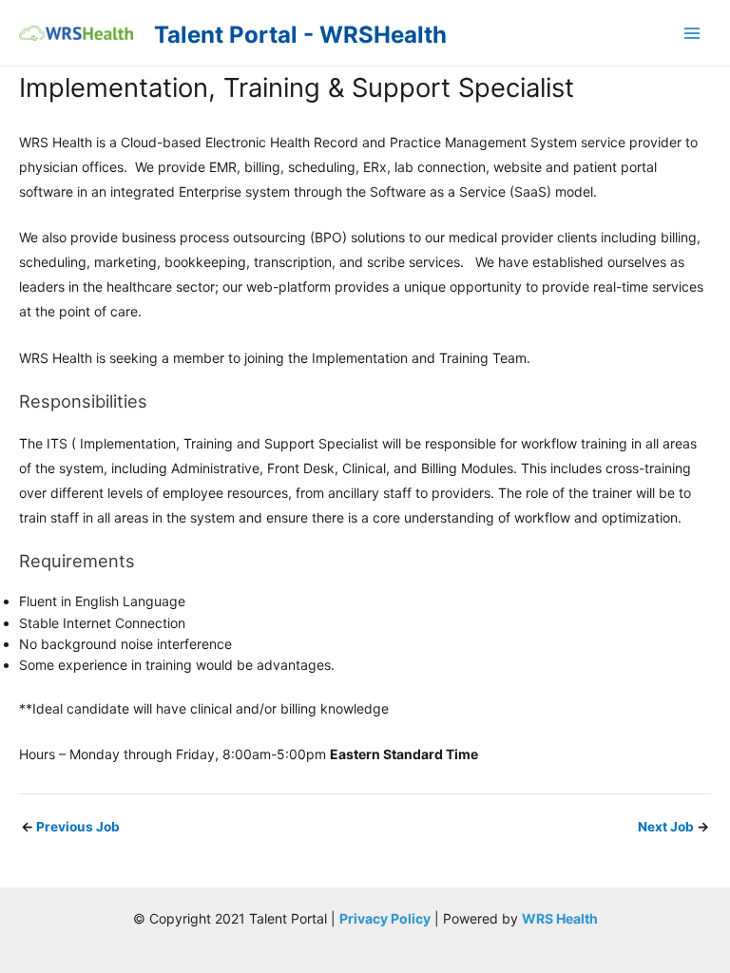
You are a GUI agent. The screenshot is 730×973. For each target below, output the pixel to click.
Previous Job (70, 827)
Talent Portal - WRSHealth (300, 34)
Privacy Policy (385, 918)
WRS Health (560, 918)
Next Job (673, 827)
